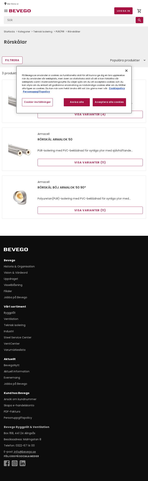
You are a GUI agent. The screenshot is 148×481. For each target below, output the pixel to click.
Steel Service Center (17, 337)
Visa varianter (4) (90, 114)
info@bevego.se (24, 452)
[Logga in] (139, 11)
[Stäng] (126, 70)
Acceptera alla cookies (109, 102)
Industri (9, 331)
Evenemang (12, 378)
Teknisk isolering (14, 325)
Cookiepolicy (117, 88)
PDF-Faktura (12, 411)
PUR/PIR (60, 31)
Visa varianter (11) (90, 162)
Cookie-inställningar (37, 102)
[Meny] (6, 13)
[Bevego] (21, 250)
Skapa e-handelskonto (19, 405)
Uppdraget (11, 279)
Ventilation (11, 319)
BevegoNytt (11, 365)
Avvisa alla (77, 102)
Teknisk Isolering (42, 31)
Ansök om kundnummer (20, 399)
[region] (74, 89)
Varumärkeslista (14, 350)
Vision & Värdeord (16, 273)
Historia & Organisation (19, 266)
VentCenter (12, 344)
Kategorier (24, 31)
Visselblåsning (13, 285)
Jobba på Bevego (15, 297)
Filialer (8, 291)
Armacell (44, 134)
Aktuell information (16, 371)
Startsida (9, 31)
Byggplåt (10, 313)
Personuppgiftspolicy (18, 418)
